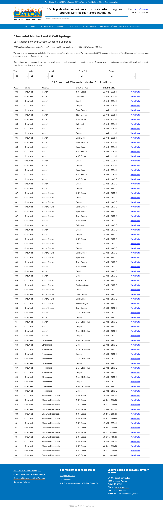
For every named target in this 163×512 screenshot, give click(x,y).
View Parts (135, 91)
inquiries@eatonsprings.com (126, 493)
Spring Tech (48, 26)
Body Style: (83, 71)
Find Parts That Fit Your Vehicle (97, 26)
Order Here (73, 26)
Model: (51, 71)
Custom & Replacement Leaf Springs (29, 474)
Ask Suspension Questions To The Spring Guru (80, 483)
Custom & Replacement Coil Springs (29, 478)
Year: (15, 71)
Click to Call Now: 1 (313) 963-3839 (126, 26)
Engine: (112, 71)
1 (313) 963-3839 (142, 9)
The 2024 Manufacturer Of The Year (70, 2)
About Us (60, 26)
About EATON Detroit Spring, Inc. (27, 470)
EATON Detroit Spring (25, 12)
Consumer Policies (21, 482)
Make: (31, 71)
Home (25, 26)
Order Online (65, 479)
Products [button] (33, 26)
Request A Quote (67, 475)
